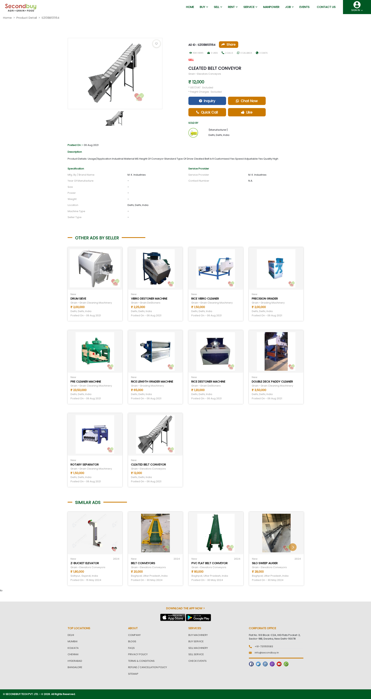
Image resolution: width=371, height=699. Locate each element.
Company (134, 635)
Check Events (197, 661)
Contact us (326, 7)
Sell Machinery (198, 648)
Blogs (132, 641)
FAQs (131, 648)
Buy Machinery (198, 635)
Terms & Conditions (141, 661)
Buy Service (196, 641)
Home (7, 18)
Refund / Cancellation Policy (147, 667)
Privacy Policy (138, 654)
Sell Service (196, 654)
